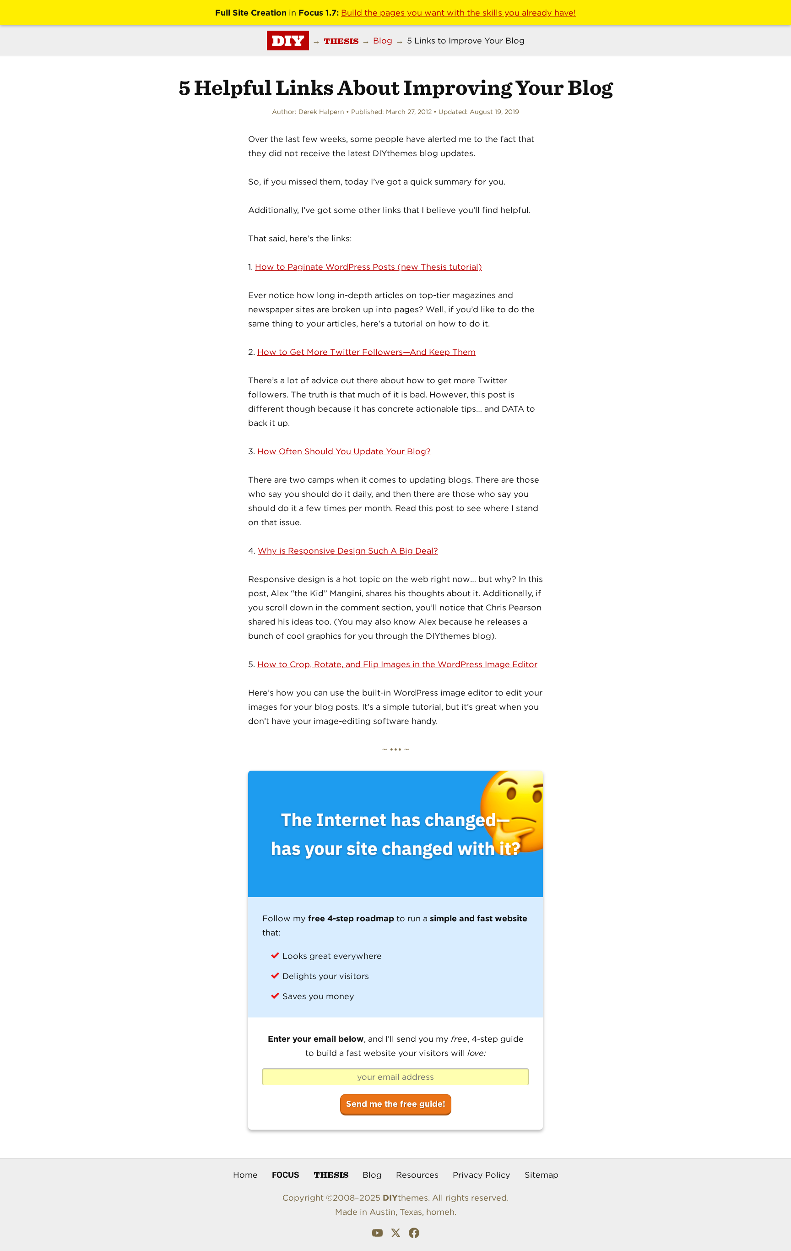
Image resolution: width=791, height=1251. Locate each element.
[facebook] (414, 1235)
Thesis (331, 1174)
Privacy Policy (481, 1175)
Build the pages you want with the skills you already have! (458, 12)
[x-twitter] (395, 1235)
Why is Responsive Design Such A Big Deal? (348, 550)
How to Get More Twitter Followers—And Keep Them (366, 352)
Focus (285, 1174)
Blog (372, 1175)
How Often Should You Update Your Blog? (344, 451)
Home (245, 1175)
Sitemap (541, 1175)
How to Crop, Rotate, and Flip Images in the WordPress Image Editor (397, 664)
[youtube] (377, 1235)
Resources (417, 1175)
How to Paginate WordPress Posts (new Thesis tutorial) (368, 267)
